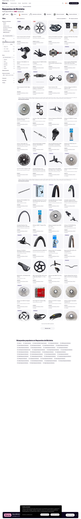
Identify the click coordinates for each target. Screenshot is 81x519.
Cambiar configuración (27, 514)
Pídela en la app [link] (70, 515)
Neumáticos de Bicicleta (7, 27)
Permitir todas (55, 514)
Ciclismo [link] (20, 6)
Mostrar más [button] (47, 328)
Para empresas (12, 0)
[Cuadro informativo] (24, 18)
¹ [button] (22, 42)
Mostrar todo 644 (5, 70)
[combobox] (62, 18)
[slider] (3, 42)
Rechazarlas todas (45, 514)
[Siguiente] (77, 14)
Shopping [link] (7, 6)
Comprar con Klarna (5, 0)
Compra (19, 3)
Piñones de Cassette (7, 30)
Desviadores (5, 29)
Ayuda (30, 3)
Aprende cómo (21, 11)
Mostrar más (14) (6, 32)
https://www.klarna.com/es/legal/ (23, 99)
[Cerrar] (60, 506)
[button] (66, 3)
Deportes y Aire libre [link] (14, 6)
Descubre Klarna (14, 3)
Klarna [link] (3, 6)
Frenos (4, 24)
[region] (41, 511)
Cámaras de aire (6, 26)
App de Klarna (24, 3)
